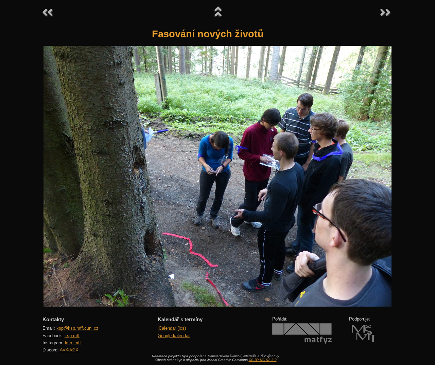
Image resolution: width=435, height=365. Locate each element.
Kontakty (53, 319)
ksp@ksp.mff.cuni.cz (77, 328)
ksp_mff (73, 342)
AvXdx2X (69, 349)
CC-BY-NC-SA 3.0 (263, 360)
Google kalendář (174, 335)
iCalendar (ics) (172, 328)
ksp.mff (72, 335)
